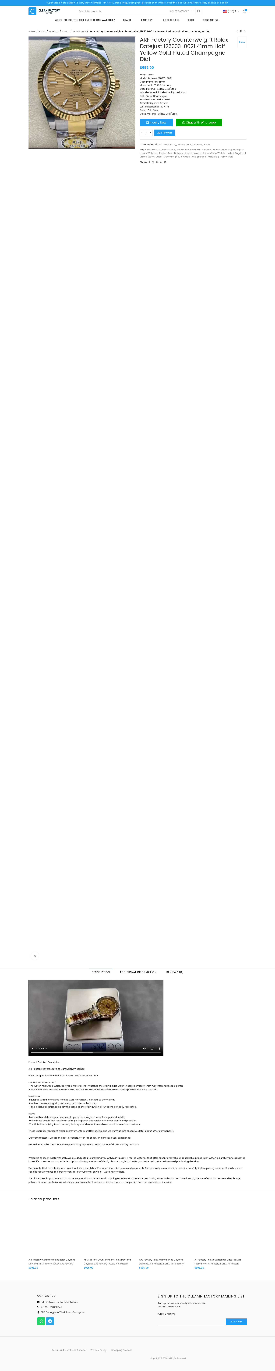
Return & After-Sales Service (69, 1203)
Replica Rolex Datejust (171, 153)
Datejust (54, 31)
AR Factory (213, 1117)
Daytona (33, 1117)
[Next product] (245, 31)
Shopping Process (121, 1203)
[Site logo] (44, 11)
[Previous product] (237, 31)
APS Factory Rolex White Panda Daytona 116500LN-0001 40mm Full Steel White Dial (162, 1115)
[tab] (100, 826)
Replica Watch (193, 153)
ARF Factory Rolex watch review (194, 149)
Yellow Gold (226, 156)
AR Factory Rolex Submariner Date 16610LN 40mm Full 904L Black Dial (217, 1115)
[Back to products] (241, 31)
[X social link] (153, 162)
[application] (95, 873)
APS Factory (45, 1117)
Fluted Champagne (224, 149)
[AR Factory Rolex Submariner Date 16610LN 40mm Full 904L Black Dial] (220, 1084)
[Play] (32, 909)
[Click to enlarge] (35, 810)
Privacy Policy (99, 1203)
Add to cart (164, 132)
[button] (96, 872)
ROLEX (42, 31)
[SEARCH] (198, 11)
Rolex (242, 42)
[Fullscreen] (159, 909)
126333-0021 (153, 149)
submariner (200, 1117)
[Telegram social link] (165, 162)
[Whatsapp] (41, 1175)
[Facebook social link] (149, 162)
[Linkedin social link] (161, 162)
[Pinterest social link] (157, 162)
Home (31, 31)
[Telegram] (50, 1175)
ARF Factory (79, 31)
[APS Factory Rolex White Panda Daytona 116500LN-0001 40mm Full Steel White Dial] (165, 1084)
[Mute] (154, 909)
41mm (65, 31)
